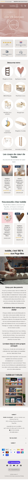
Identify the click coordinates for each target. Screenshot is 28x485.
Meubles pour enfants (7, 113)
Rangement (20, 112)
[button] (2, 5)
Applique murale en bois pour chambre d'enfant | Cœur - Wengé (19, 230)
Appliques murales (20, 79)
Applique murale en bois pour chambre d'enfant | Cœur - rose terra (7, 183)
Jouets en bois (7, 149)
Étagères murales (20, 131)
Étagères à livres (7, 79)
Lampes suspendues (7, 131)
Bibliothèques (7, 96)
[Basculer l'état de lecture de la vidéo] (14, 23)
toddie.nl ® (15, 477)
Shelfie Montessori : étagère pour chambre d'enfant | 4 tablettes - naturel (19, 183)
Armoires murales (20, 149)
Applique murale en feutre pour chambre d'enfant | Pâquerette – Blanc (7, 230)
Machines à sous (20, 96)
